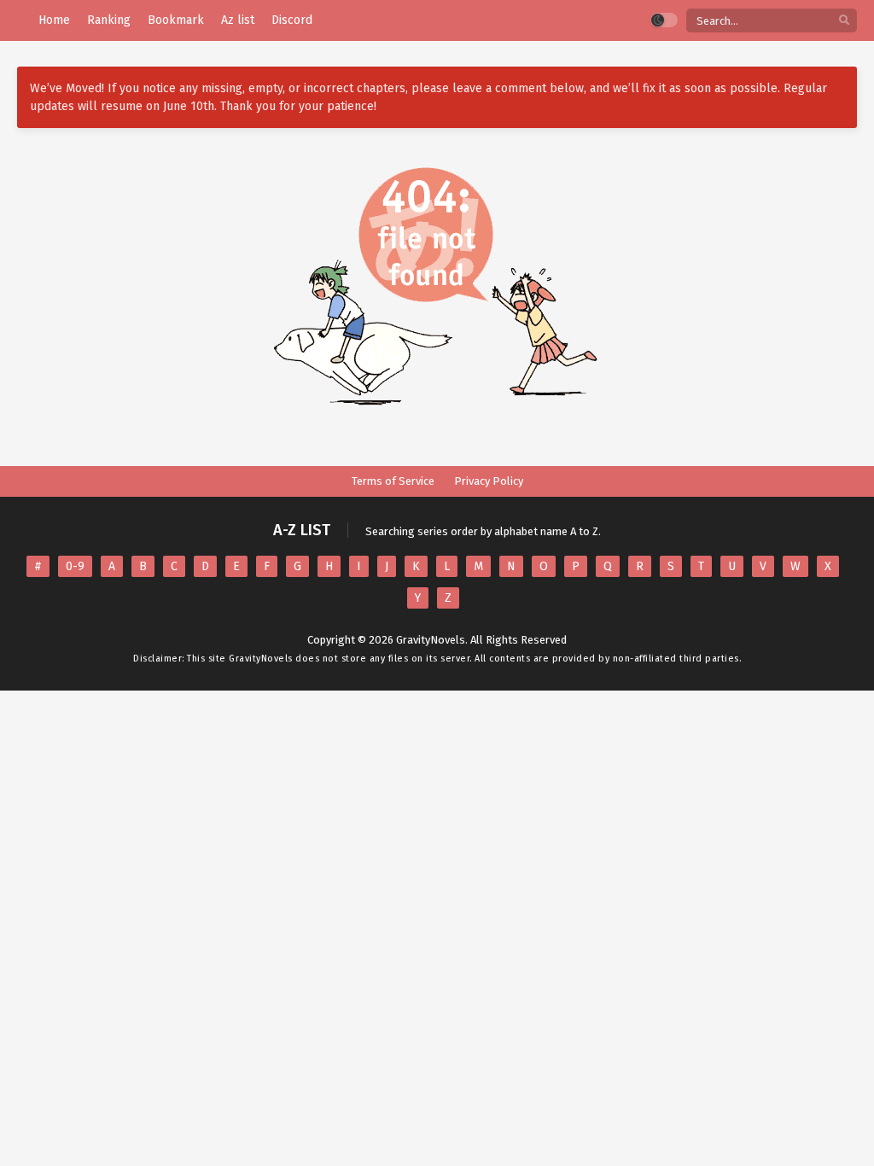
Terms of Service (393, 481)
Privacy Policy (488, 481)
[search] (844, 21)
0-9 (75, 566)
